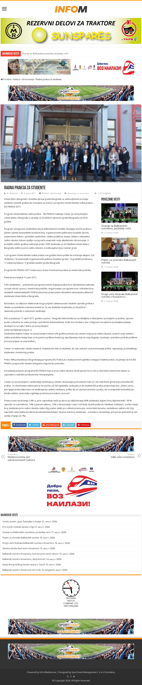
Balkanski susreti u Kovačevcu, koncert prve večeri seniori (30, 553)
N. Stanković (12, 193)
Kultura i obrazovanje (23, 79)
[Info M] (71, 8)
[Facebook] (71, 676)
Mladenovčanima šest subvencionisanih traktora (21, 457)
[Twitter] (74, 676)
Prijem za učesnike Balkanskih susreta (118, 261)
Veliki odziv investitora (122, 455)
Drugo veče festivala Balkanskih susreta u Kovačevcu (119, 295)
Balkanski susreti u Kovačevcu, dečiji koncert (24, 559)
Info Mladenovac (47, 672)
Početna (7, 79)
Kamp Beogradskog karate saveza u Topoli (23, 564)
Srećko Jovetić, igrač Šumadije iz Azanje (21, 521)
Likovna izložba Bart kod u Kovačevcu (20, 548)
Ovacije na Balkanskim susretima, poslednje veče (45, 53)
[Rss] (67, 676)
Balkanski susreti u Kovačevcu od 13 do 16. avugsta (27, 570)
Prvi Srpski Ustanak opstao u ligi (18, 527)
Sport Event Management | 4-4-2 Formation (93, 672)
